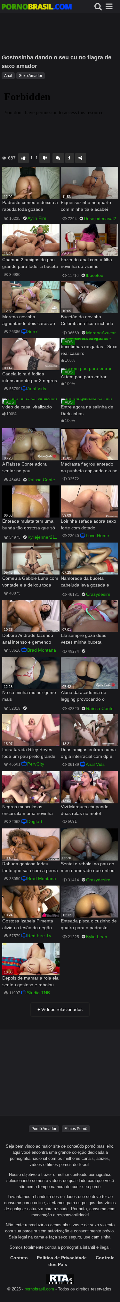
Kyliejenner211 (42, 537)
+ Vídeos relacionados (60, 1009)
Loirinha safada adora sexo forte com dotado (88, 524)
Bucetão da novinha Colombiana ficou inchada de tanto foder (87, 320)
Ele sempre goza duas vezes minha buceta (83, 639)
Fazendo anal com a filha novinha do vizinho (86, 263)
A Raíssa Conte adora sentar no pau (24, 467)
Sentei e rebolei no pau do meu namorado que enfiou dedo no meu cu (88, 867)
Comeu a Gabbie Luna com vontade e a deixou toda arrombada (30, 582)
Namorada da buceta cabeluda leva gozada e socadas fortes (85, 582)
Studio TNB (38, 992)
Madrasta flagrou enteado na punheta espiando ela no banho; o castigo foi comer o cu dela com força (89, 468)
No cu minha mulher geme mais (29, 696)
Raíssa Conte (41, 479)
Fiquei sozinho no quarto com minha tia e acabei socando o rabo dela (86, 206)
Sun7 (32, 331)
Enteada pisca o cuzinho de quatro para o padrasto (89, 924)
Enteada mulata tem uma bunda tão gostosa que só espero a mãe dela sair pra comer (29, 525)
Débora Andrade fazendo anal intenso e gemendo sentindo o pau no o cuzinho (27, 639)
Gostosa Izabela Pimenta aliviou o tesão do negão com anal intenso (27, 924)
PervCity (35, 764)
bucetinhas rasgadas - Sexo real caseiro (89, 350)
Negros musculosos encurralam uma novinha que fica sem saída (27, 810)
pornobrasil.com (39, 1289)
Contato (19, 1257)
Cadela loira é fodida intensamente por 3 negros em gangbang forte (29, 377)
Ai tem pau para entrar (84, 376)
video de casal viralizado (27, 406)
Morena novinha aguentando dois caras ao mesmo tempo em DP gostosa (28, 320)
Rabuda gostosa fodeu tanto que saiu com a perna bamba (30, 867)
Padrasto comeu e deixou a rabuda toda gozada (30, 206)
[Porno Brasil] (37, 7)
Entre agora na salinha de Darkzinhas (87, 410)
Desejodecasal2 (100, 218)
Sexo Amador (30, 75)
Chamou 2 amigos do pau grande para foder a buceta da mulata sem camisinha (30, 263)
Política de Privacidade (62, 1257)
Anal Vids (36, 388)
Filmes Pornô (75, 1128)
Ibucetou (94, 275)
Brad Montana (41, 650)
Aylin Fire (37, 218)
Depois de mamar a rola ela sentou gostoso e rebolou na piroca (30, 982)
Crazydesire (98, 594)
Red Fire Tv (39, 935)
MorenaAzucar (101, 332)
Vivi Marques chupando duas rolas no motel (84, 810)
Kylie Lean (96, 936)
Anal (8, 75)
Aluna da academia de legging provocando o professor (83, 696)
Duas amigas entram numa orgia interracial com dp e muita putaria (88, 753)
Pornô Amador (43, 1128)
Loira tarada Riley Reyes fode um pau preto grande (28, 753)
